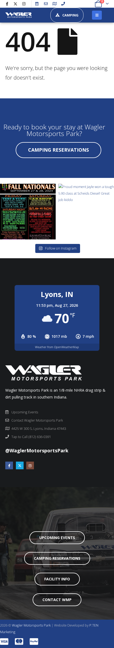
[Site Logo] (18, 14)
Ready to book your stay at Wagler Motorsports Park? (54, 130)
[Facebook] (7, 3)
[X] (15, 3)
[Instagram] (24, 3)
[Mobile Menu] (97, 15)
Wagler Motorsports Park (31, 625)
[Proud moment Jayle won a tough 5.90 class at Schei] (86, 211)
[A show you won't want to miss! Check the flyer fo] (28, 211)
